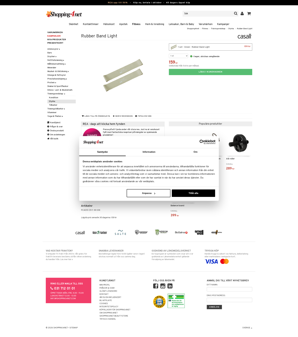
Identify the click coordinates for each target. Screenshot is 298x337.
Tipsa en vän (144, 116)
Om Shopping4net (108, 313)
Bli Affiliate (105, 300)
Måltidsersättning (56, 64)
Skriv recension (124, 116)
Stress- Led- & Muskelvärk (59, 90)
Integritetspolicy (108, 307)
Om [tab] (195, 152)
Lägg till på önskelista (97, 116)
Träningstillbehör (55, 109)
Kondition (53, 97)
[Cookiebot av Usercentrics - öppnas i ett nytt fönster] (201, 142)
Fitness (136, 24)
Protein (51, 82)
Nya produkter (56, 39)
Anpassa (146, 193)
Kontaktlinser (91, 24)
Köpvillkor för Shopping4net (114, 310)
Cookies (103, 303)
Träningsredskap (218, 28)
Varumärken (205, 24)
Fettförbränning (55, 60)
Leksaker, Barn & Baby (181, 24)
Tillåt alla (193, 193)
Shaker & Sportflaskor (57, 86)
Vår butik (54, 138)
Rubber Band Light (244, 28)
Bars (49, 53)
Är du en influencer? (110, 297)
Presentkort (55, 43)
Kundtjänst (55, 122)
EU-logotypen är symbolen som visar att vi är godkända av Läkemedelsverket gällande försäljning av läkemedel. (172, 255)
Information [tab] (149, 152)
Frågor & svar (56, 126)
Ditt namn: (212, 285)
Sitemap (74, 328)
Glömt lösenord (108, 291)
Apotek (123, 24)
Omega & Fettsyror (56, 75)
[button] (249, 14)
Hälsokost (109, 24)
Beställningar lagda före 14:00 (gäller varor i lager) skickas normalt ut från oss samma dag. (122, 253)
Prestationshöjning (56, 79)
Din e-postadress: (216, 295)
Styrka (231, 28)
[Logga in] (242, 14)
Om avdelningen (57, 134)
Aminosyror (53, 49)
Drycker (51, 56)
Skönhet (73, 24)
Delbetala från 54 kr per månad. (184, 66)
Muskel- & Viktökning (57, 71)
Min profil (104, 285)
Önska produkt (57, 130)
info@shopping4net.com (63, 298)
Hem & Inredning (154, 24)
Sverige (246, 328)
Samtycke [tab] (102, 152)
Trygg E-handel (107, 319)
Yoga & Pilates (54, 116)
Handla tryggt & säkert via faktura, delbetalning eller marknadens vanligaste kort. (226, 253)
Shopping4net (193, 28)
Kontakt (103, 294)
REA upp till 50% (118, 2)
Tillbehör (53, 105)
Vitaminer (51, 112)
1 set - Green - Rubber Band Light (214, 46)
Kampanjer (223, 24)
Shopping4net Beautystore (113, 316)
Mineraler (51, 67)
